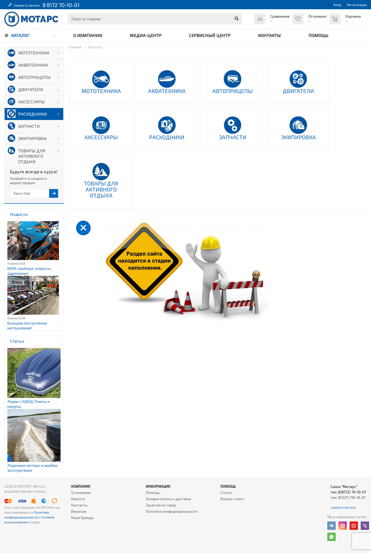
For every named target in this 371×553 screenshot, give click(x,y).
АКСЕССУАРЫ (31, 101)
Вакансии (78, 511)
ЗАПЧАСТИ (29, 126)
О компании (87, 35)
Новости (78, 499)
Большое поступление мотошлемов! (27, 325)
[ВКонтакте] (331, 525)
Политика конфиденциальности (172, 511)
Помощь (318, 35)
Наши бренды (82, 517)
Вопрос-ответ (232, 499)
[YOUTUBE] (354, 525)
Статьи (226, 492)
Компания (80, 486)
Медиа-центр (146, 35)
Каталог (20, 35)
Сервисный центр (210, 35)
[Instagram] (342, 525)
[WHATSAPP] (331, 537)
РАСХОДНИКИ (32, 113)
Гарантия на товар (161, 505)
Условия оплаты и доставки (168, 499)
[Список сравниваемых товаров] (272, 23)
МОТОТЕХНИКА (33, 52)
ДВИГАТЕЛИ (30, 89)
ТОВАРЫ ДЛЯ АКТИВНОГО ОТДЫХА (31, 156)
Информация (158, 486)
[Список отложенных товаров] (310, 23)
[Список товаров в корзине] (346, 21)
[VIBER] (365, 525)
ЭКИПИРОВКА (32, 138)
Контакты (269, 35)
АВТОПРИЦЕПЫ (34, 77)
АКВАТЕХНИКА (33, 64)
